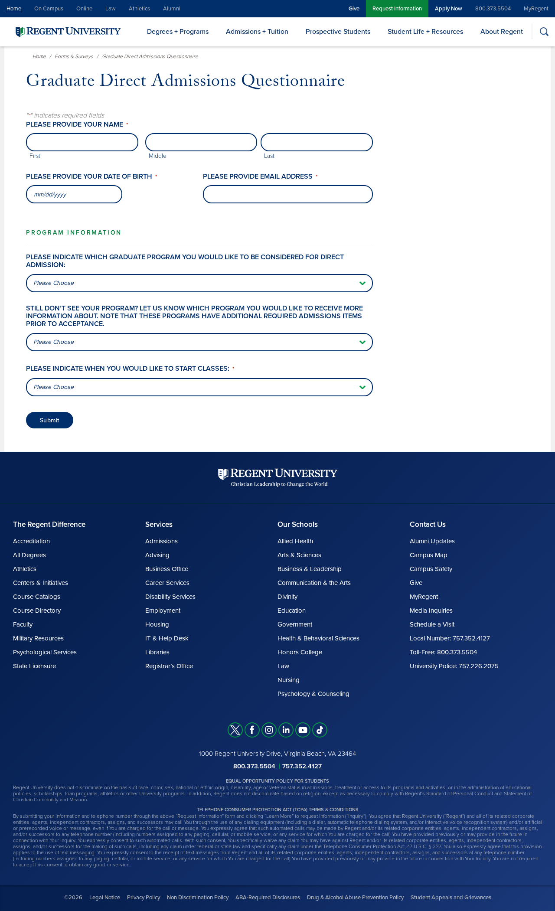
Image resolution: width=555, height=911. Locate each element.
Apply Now (448, 8)
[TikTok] (319, 730)
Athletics (139, 8)
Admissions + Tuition (257, 31)
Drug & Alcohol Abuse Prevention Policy (355, 897)
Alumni (171, 8)
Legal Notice (104, 897)
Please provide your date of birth (91, 177)
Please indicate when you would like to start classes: (130, 369)
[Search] (544, 31)
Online (84, 8)
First (34, 156)
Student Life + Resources (425, 31)
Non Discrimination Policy (198, 897)
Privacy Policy (143, 897)
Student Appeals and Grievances (451, 897)
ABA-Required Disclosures (267, 897)
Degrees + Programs (178, 31)
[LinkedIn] (286, 730)
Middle (157, 156)
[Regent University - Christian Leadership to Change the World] (277, 477)
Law (110, 8)
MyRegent (536, 8)
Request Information (397, 8)
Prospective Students (338, 31)
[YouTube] (302, 730)
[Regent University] (67, 31)
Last (269, 156)
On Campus (48, 8)
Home (14, 8)
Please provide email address (260, 177)
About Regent (501, 31)
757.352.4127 (302, 766)
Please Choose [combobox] (53, 283)
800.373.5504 (493, 8)
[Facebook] (252, 730)
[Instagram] (269, 730)
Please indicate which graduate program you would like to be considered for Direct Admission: (185, 261)
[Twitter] (235, 730)
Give (354, 8)
